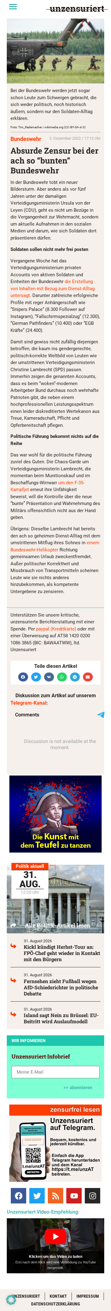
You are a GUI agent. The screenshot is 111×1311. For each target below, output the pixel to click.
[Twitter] (37, 1195)
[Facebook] (18, 1195)
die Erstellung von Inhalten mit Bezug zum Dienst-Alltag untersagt (52, 288)
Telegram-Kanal (28, 703)
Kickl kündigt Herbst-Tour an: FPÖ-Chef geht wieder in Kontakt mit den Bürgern (62, 953)
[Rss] (55, 1195)
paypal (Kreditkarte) (56, 629)
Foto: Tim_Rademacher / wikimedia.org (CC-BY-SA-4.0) (47, 127)
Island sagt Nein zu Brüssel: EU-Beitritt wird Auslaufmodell (61, 1018)
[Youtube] (74, 1195)
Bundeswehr (25, 139)
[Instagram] (92, 1195)
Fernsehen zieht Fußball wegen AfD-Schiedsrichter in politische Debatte (61, 987)
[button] (12, 6)
